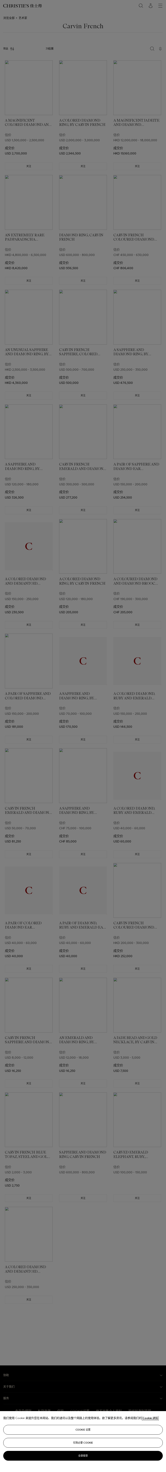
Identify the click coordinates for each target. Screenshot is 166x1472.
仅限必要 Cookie (83, 1442)
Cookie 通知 (150, 1418)
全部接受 (83, 1455)
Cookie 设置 (83, 1429)
